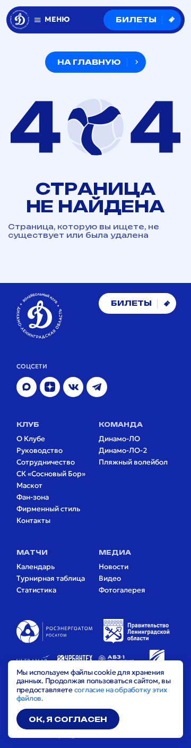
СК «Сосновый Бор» (50, 474)
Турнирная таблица (50, 578)
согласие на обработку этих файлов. (91, 694)
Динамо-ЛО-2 (123, 450)
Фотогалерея (122, 590)
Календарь (35, 567)
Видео (110, 578)
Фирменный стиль (48, 509)
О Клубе (30, 439)
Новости (113, 567)
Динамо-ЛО (119, 439)
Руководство (39, 450)
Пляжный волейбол (133, 462)
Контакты (33, 521)
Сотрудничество (45, 462)
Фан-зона (32, 497)
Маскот (29, 486)
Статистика (36, 590)
